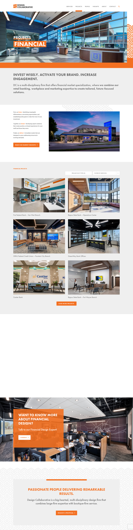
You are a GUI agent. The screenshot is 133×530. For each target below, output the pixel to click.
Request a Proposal (66, 513)
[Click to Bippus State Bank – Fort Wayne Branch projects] (94, 277)
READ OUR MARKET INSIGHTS (25, 145)
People (87, 6)
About (104, 6)
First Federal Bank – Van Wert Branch (26, 215)
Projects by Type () (78, 173)
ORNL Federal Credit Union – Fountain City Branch (31, 256)
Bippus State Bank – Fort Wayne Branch (82, 297)
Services (69, 6)
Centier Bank (18, 297)
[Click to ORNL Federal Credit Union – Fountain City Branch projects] (39, 236)
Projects (79, 6)
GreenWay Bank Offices (77, 256)
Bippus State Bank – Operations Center (82, 215)
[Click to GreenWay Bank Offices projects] (94, 236)
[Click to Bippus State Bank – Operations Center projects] (94, 195)
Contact (112, 6)
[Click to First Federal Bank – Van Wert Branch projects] (39, 195)
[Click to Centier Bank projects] (39, 277)
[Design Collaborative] (23, 6)
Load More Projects (66, 303)
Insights (96, 6)
